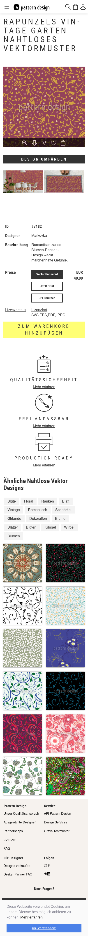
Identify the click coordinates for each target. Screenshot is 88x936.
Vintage (13, 509)
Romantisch (37, 509)
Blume (60, 518)
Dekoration (38, 518)
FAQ (7, 848)
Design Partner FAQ (18, 874)
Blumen (13, 535)
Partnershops (13, 831)
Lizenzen (10, 839)
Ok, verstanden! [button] (44, 928)
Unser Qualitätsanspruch (21, 813)
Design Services (55, 822)
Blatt (65, 501)
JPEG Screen (47, 298)
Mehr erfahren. (32, 917)
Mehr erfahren (44, 386)
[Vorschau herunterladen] (34, 143)
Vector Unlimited (47, 274)
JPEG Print (47, 286)
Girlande (14, 518)
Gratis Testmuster (56, 831)
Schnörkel (63, 509)
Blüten (31, 527)
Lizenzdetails (15, 310)
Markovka (39, 235)
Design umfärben (44, 159)
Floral (28, 501)
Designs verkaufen (17, 865)
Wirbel (69, 527)
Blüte (11, 501)
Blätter (12, 527)
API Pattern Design (57, 813)
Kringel (50, 527)
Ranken (47, 501)
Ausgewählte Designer (20, 822)
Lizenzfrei (39, 309)
